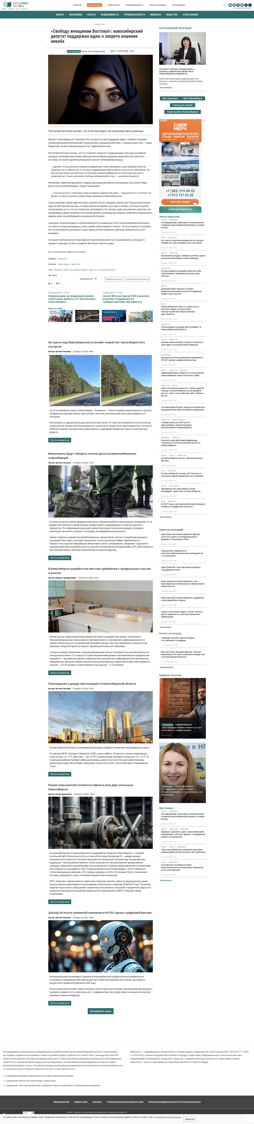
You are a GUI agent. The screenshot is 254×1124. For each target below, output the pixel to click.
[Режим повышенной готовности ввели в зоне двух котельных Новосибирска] (100, 823)
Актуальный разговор (175, 28)
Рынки (174, 385)
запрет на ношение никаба (75, 269)
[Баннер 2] (87, 316)
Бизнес (164, 219)
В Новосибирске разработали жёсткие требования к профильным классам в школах (181, 273)
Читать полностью (59, 440)
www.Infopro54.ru (86, 1051)
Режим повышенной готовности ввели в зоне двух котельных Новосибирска (182, 343)
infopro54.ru (56, 1062)
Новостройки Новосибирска (182, 111)
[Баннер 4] (141, 316)
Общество (100, 24)
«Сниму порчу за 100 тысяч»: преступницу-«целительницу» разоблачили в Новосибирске (176, 425)
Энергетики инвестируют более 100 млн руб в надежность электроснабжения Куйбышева (182, 614)
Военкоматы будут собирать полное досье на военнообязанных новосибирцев (183, 256)
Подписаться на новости (139, 279)
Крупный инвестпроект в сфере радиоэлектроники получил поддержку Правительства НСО (181, 291)
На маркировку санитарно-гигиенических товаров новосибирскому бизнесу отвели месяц (182, 225)
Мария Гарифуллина (65, 578)
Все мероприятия (166, 667)
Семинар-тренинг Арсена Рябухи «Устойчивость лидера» (177, 639)
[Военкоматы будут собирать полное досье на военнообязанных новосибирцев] (100, 491)
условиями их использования (168, 1117)
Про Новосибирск (192, 98)
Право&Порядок (178, 419)
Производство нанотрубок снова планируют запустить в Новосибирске (181, 489)
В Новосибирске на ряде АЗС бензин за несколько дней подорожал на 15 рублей (182, 474)
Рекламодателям (242, 8)
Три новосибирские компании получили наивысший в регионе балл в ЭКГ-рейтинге (183, 850)
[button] (224, 5)
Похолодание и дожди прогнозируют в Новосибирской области (92, 683)
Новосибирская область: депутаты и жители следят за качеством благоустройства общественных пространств (180, 310)
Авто (163, 237)
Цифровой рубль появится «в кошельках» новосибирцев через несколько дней (182, 374)
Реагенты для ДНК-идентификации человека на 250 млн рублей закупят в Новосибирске (180, 443)
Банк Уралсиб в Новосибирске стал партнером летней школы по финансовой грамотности (182, 583)
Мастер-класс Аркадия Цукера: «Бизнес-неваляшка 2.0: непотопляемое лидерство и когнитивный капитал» (183, 654)
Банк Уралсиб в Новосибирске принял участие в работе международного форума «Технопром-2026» (180, 536)
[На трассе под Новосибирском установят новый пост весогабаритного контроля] (100, 380)
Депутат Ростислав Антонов (102, 269)
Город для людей (182, 105)
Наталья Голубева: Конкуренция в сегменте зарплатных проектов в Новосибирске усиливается (176, 71)
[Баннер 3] (114, 316)
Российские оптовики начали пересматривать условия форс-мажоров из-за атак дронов (182, 867)
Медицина (165, 437)
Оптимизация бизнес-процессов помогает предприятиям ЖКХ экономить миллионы (183, 408)
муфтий (58, 269)
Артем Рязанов (63, 351)
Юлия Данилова (63, 794)
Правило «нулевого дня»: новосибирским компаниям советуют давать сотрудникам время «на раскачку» (183, 834)
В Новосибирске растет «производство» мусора (182, 459)
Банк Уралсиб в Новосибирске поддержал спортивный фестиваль (182, 598)
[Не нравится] (57, 283)
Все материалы (165, 87)
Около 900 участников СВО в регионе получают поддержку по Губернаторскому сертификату (126, 299)
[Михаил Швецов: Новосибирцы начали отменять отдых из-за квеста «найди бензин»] (182, 708)
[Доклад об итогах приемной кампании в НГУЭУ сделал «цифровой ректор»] (100, 946)
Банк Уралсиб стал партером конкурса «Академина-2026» (180, 568)
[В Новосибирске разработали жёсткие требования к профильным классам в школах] (100, 606)
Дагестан (75, 264)
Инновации (166, 354)
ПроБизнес (173, 219)
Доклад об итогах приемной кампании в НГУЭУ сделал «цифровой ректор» (100, 912)
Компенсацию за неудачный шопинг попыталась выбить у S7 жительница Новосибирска (71, 299)
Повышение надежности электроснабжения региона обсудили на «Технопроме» (182, 553)
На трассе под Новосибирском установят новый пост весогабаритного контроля (182, 241)
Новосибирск (64, 264)
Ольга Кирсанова (96, 51)
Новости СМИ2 (55, 308)
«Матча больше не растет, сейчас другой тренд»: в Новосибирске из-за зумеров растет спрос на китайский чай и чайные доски (182, 392)
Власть (164, 253)
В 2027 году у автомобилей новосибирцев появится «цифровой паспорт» (183, 505)
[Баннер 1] (60, 316)
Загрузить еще (100, 1011)
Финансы (184, 370)
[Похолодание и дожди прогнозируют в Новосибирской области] (100, 717)
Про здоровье (170, 98)
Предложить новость (113, 279)
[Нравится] (49, 283)
